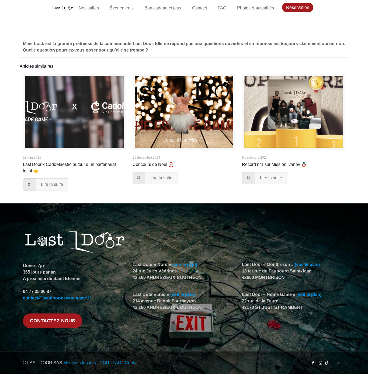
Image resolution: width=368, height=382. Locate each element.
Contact (132, 362)
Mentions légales (79, 362)
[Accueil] (62, 8)
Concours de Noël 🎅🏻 (153, 164)
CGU (104, 362)
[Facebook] (313, 362)
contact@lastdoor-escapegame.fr (57, 298)
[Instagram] (320, 362)
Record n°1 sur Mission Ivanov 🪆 (274, 164)
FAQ (117, 362)
